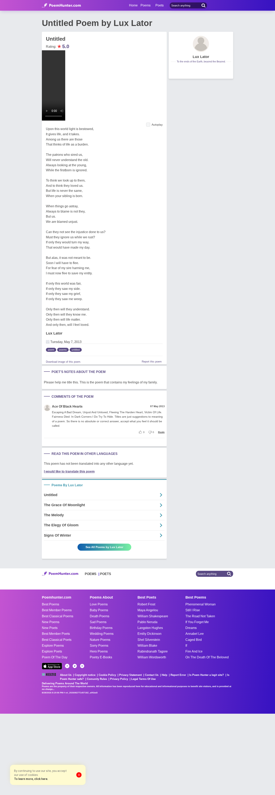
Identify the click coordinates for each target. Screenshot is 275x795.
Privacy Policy (119, 678)
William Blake (147, 645)
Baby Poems (99, 610)
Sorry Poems (99, 645)
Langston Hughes (150, 628)
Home (133, 5)
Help (164, 674)
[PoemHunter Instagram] (82, 666)
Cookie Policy (107, 674)
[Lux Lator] (201, 44)
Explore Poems (53, 645)
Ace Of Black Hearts (67, 406)
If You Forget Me (197, 622)
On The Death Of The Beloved (207, 657)
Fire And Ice (194, 651)
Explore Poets (52, 651)
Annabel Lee (194, 633)
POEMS (90, 574)
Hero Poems (99, 651)
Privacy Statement (130, 674)
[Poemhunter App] (52, 666)
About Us (65, 674)
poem (51, 349)
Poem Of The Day (54, 657)
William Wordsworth (152, 657)
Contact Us (151, 674)
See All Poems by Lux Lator (104, 547)
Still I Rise (192, 610)
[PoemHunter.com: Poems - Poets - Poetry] (61, 5)
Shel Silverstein (149, 639)
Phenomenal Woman (200, 604)
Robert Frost (146, 604)
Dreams (191, 628)
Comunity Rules (97, 678)
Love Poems (99, 604)
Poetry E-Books (101, 657)
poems (63, 349)
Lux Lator (54, 333)
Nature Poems (100, 639)
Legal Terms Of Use (143, 678)
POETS (105, 574)
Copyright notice (85, 674)
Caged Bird (193, 639)
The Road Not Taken (200, 616)
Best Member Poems (57, 610)
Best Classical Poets (56, 639)
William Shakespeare (153, 616)
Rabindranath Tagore (153, 651)
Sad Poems (98, 622)
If (186, 645)
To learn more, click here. (31, 779)
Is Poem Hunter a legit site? (206, 674)
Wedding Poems (102, 633)
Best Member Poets (56, 633)
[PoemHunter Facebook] (67, 666)
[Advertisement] (60, 754)
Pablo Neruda (147, 622)
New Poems (50, 622)
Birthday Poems (101, 628)
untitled (76, 349)
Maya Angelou (148, 610)
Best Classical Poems (57, 616)
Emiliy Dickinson (149, 633)
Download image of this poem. (63, 361)
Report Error (178, 674)
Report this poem (152, 361)
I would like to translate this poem (69, 471)
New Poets (50, 628)
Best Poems (50, 604)
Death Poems (99, 616)
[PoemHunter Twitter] (74, 666)
